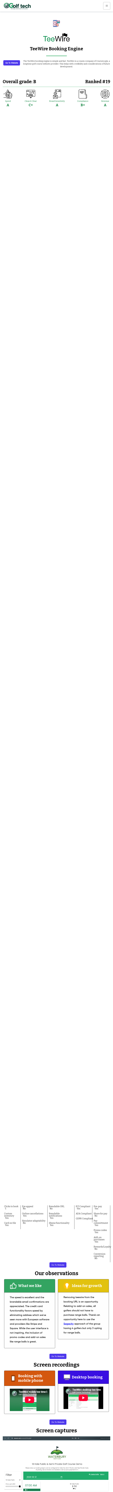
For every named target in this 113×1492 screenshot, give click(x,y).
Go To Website (58, 1265)
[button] (106, 6)
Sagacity (69, 1324)
